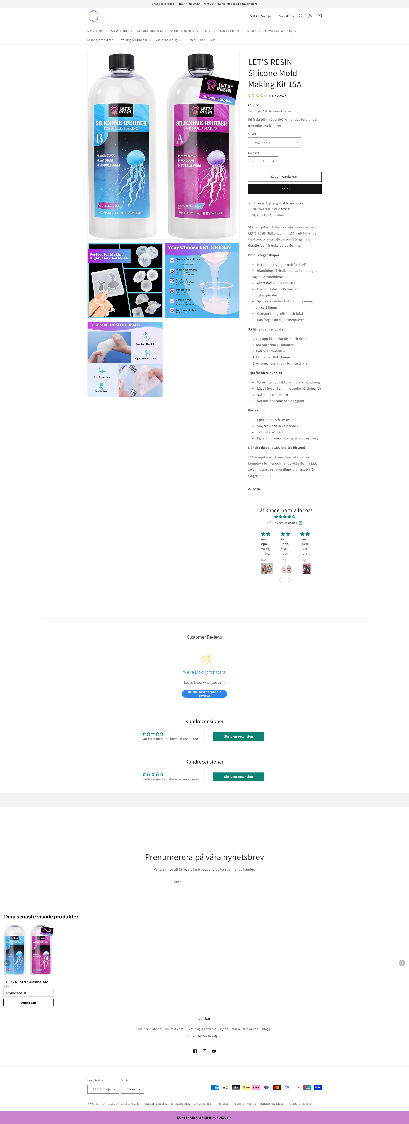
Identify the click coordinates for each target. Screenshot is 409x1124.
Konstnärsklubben (148, 1029)
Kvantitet (253, 153)
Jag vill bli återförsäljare (204, 1036)
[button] (204, 1117)
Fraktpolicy (223, 1103)
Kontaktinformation (244, 1103)
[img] (285, 517)
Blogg (266, 1029)
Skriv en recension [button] (238, 736)
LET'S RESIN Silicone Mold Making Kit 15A (27, 982)
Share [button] (257, 489)
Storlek (252, 134)
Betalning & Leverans (201, 1029)
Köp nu (285, 189)
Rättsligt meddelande (272, 1103)
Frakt (265, 111)
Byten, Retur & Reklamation (239, 1029)
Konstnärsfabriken (106, 1104)
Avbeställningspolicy (300, 1103)
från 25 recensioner (282, 523)
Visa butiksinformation (268, 215)
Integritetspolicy (180, 1103)
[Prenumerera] (238, 882)
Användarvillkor (203, 1103)
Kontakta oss (174, 1029)
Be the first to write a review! (204, 694)
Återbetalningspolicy (155, 1103)
